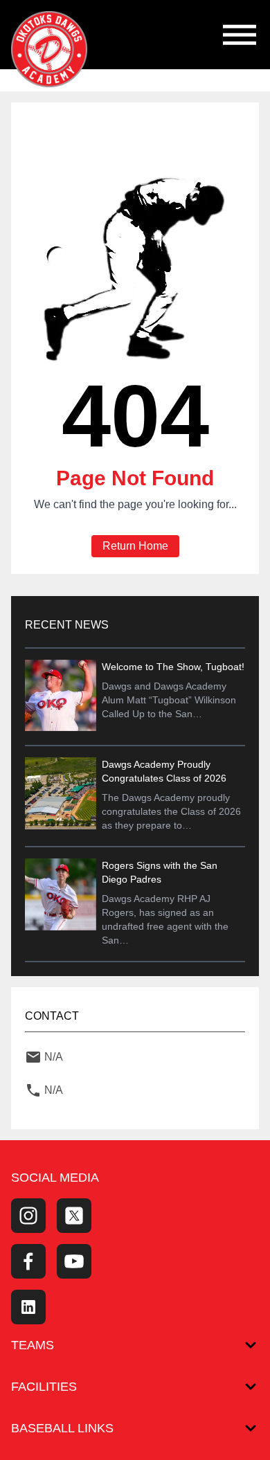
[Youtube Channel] (74, 1261)
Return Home (135, 546)
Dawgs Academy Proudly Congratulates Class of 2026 (164, 771)
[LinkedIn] (28, 1307)
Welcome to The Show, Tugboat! (173, 666)
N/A (53, 1057)
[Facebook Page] (28, 1261)
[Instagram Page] (28, 1215)
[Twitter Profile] (74, 1215)
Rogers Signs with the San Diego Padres (159, 872)
